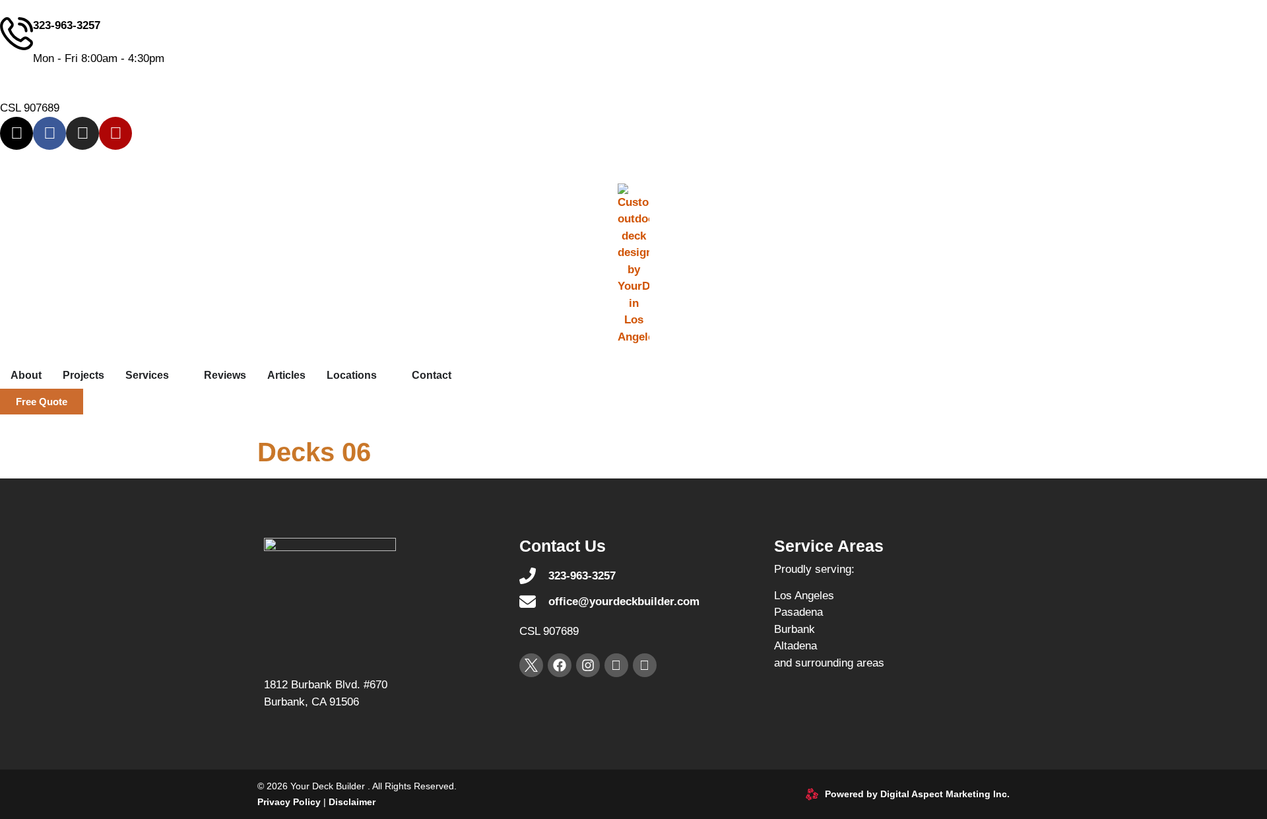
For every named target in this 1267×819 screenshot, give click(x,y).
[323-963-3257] (16, 33)
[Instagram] (82, 133)
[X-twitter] (16, 133)
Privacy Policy (289, 802)
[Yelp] (115, 133)
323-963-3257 (66, 25)
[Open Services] (177, 375)
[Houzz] (645, 665)
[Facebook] (49, 133)
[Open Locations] (385, 375)
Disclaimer (352, 802)
